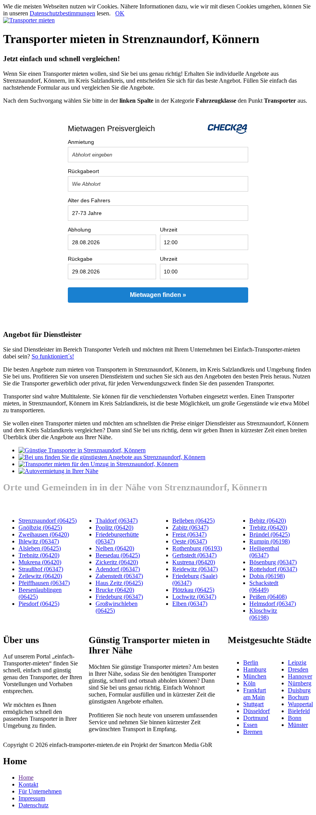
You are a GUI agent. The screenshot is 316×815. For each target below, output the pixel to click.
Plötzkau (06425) (193, 590)
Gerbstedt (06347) (194, 555)
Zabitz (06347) (190, 527)
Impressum (31, 798)
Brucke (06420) (115, 590)
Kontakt (28, 784)
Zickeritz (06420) (117, 562)
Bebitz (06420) (267, 520)
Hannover (300, 676)
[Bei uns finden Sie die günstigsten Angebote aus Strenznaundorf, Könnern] (111, 457)
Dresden (298, 669)
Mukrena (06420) (39, 562)
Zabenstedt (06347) (119, 576)
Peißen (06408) (268, 596)
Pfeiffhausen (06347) (44, 583)
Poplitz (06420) (114, 527)
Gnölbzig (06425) (40, 527)
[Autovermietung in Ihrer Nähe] (58, 471)
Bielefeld (299, 711)
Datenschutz (33, 805)
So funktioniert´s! (53, 356)
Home (26, 777)
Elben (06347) (189, 603)
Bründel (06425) (269, 534)
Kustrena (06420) (193, 562)
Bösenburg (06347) (273, 562)
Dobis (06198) (267, 576)
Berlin (250, 662)
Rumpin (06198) (269, 541)
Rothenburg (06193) (197, 548)
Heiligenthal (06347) (264, 551)
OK (119, 13)
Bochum (298, 697)
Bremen (252, 731)
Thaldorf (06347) (117, 520)
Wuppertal (300, 704)
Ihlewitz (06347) (38, 541)
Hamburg (254, 669)
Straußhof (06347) (40, 569)
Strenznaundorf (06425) (47, 520)
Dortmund (255, 718)
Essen (250, 725)
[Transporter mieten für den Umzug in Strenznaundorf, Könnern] (98, 464)
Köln (249, 683)
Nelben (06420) (115, 548)
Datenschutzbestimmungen (62, 13)
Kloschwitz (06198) (263, 614)
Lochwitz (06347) (194, 596)
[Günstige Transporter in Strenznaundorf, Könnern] (82, 450)
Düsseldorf (256, 711)
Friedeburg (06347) (119, 596)
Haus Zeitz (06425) (119, 583)
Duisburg (299, 690)
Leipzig (297, 662)
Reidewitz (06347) (195, 569)
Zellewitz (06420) (40, 576)
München (254, 676)
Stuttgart (253, 704)
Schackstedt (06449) (263, 586)
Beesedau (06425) (118, 555)
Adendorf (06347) (118, 569)
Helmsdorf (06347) (272, 603)
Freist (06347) (189, 534)
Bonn (294, 718)
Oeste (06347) (189, 541)
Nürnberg (299, 683)
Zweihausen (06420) (43, 534)
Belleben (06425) (193, 520)
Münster (298, 725)
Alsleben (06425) (39, 548)
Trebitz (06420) (268, 527)
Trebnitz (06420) (38, 555)
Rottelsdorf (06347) (273, 569)
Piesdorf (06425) (38, 603)
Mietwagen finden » (158, 295)
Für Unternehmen (40, 791)
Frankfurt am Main (254, 693)
